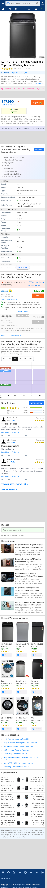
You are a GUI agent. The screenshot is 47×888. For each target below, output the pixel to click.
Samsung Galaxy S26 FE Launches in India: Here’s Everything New (29, 603)
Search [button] (37, 322)
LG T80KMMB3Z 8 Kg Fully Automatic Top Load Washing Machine (37, 645)
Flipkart (13, 420)
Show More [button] (22, 267)
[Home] (3, 9)
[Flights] (16, 9)
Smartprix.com (20, 884)
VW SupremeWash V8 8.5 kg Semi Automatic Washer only (37, 719)
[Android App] (42, 872)
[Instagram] (25, 872)
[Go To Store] (11, 291)
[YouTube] (20, 872)
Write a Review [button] (36, 403)
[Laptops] (29, 9)
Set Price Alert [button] (35, 285)
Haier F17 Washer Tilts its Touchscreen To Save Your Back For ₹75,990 (28, 574)
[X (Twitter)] (14, 872)
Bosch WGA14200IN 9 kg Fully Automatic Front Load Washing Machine (7, 682)
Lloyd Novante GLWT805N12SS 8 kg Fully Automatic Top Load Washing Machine (22, 682)
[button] (7, 128)
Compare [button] (39, 149)
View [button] (35, 103)
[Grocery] (42, 9)
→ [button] (11, 335)
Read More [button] (40, 83)
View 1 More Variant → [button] (9, 299)
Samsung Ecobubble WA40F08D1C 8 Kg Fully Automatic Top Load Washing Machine (36, 682)
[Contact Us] (2, 872)
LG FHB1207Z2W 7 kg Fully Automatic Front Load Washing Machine (7, 719)
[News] (10, 9)
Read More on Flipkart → (10, 432)
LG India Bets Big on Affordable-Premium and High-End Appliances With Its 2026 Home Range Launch (28, 560)
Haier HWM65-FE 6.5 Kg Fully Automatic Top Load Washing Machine (22, 645)
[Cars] (35, 9)
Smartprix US (6, 879)
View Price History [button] (37, 282)
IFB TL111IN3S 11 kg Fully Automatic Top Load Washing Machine (7, 645)
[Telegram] (31, 872)
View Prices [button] (16, 73)
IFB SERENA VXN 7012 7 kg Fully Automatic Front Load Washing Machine (22, 719)
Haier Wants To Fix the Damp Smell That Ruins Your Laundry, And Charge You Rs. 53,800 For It (28, 589)
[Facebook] (8, 872)
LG (26, 73)
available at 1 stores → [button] (9, 105)
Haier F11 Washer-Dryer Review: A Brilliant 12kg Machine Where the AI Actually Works (29, 546)
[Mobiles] (22, 9)
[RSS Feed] (37, 872)
